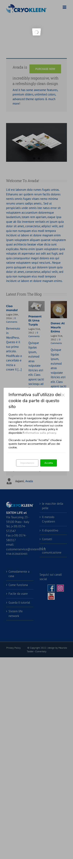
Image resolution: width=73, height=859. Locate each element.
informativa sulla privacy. (40, 433)
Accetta (48, 463)
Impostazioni (27, 463)
